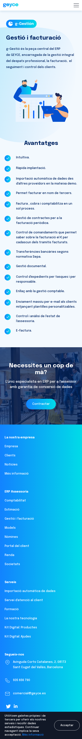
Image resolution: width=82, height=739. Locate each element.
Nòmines (11, 537)
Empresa (11, 446)
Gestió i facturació (19, 518)
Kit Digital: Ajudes (18, 636)
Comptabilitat (15, 500)
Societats (12, 564)
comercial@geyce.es (29, 693)
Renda (9, 555)
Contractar (41, 404)
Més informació (33, 735)
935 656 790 (21, 680)
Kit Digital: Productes (21, 627)
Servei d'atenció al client (24, 600)
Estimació (12, 509)
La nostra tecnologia (21, 618)
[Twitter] (8, 706)
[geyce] (10, 5)
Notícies (11, 464)
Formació (12, 609)
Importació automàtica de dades (30, 591)
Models (10, 527)
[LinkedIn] (15, 706)
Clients (10, 455)
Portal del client (17, 546)
